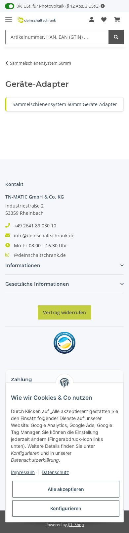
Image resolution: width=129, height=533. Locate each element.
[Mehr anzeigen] (103, 6)
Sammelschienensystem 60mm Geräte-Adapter (65, 104)
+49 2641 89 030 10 (35, 225)
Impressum (23, 472)
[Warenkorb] (117, 19)
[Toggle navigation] (8, 16)
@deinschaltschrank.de (40, 255)
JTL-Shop (76, 524)
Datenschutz (55, 472)
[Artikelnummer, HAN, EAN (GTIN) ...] (116, 37)
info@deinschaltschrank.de (44, 235)
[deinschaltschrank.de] (36, 19)
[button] (92, 19)
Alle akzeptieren (66, 489)
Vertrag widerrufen (64, 312)
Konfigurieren (65, 508)
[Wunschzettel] (104, 19)
